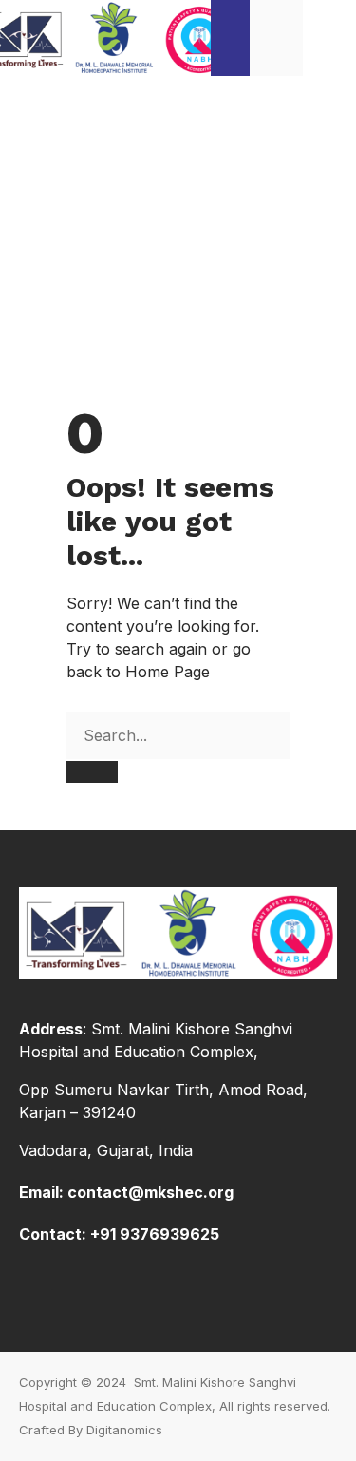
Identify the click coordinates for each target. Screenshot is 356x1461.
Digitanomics (124, 1429)
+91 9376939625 (154, 1233)
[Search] (92, 772)
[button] (329, 37)
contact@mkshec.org (150, 1192)
